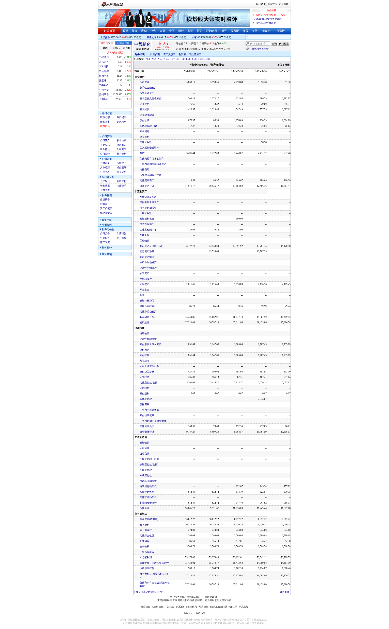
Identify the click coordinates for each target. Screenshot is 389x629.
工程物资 (144, 240)
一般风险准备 (147, 552)
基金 (134, 30)
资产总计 (144, 322)
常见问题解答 (164, 600)
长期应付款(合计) (149, 464)
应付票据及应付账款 (150, 344)
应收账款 (144, 109)
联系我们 (181, 606)
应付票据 (144, 349)
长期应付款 (146, 470)
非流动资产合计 (148, 317)
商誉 (142, 295)
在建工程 (144, 235)
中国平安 (104, 89)
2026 (147, 59)
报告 (200, 30)
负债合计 (144, 508)
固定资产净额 (147, 251)
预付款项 (144, 120)
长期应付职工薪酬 (149, 459)
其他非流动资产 (148, 311)
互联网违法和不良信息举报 (187, 600)
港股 (245, 30)
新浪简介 (145, 606)
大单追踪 (105, 167)
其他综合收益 (147, 535)
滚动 (144, 30)
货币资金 (144, 82)
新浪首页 (272, 4)
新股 (181, 30)
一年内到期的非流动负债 (153, 420)
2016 (208, 59)
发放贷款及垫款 (148, 196)
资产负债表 (106, 208)
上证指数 (105, 37)
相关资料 (121, 153)
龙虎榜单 (121, 121)
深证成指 (151, 37)
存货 (142, 153)
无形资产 (144, 284)
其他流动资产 (147, 180)
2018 (196, 59)
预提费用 (144, 404)
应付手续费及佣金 (149, 366)
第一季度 (121, 238)
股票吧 (235, 30)
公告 (153, 30)
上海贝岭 (104, 99)
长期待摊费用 (147, 300)
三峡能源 (104, 57)
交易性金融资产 (148, 87)
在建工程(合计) (148, 229)
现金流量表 (106, 212)
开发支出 (144, 289)
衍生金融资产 (147, 93)
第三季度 (105, 242)
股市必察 (105, 117)
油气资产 (144, 273)
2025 (154, 59)
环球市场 (212, 30)
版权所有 (200, 613)
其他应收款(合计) (149, 125)
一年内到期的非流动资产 (153, 164)
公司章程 (105, 153)
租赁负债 (144, 453)
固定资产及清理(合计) (151, 246)
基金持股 (105, 149)
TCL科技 (103, 66)
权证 (190, 30)
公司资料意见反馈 (259, 49)
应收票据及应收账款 (150, 98)
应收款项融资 (147, 114)
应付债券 (144, 448)
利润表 (103, 204)
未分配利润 (146, 557)
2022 (172, 59)
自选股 (280, 30)
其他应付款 (146, 399)
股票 (125, 30)
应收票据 (144, 104)
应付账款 (144, 355)
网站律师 (203, 606)
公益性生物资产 (148, 267)
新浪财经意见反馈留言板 (218, 600)
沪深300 (195, 37)
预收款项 (144, 360)
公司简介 (105, 140)
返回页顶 (284, 592)
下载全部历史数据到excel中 (148, 592)
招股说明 (121, 185)
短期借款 (144, 333)
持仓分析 (121, 172)
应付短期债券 (147, 415)
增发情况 (105, 185)
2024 (160, 59)
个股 (172, 30)
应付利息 (144, 388)
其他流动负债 (147, 426)
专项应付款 (146, 475)
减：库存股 (146, 530)
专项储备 (144, 541)
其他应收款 (146, 142)
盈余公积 (144, 546)
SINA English (216, 606)
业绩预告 (105, 199)
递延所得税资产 (148, 306)
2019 (190, 59)
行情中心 (267, 30)
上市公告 (105, 190)
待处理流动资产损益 (150, 175)
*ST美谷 (103, 85)
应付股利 (144, 393)
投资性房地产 (147, 224)
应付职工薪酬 (147, 371)
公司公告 (105, 233)
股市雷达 (105, 126)
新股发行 (121, 181)
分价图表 (105, 172)
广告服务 (169, 606)
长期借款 (144, 442)
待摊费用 (144, 169)
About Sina (157, 606)
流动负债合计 (147, 431)
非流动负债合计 (148, 502)
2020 (184, 59)
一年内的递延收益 (149, 409)
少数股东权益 (147, 568)
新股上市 (105, 121)
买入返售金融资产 (149, 147)
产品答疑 (244, 606)
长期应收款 (146, 213)
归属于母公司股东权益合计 (154, 562)
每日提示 (121, 117)
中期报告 (105, 238)
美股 (255, 30)
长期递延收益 (147, 491)
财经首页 (261, 4)
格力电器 (104, 75)
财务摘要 (155, 54)
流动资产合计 (147, 186)
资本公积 (144, 524)
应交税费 (144, 377)
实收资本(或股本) (149, 519)
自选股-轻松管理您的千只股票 (269, 15)
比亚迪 (102, 80)
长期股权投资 (147, 218)
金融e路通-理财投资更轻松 (267, 19)
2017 (202, 59)
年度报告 (121, 233)
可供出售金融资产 (149, 202)
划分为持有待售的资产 (152, 158)
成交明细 (121, 167)
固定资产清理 (147, 257)
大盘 (162, 30)
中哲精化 (142, 44)
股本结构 (121, 140)
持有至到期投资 (148, 207)
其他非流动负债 (148, 497)
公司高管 (121, 149)
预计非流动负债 (148, 480)
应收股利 (144, 136)
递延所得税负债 (148, 486)
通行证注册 (231, 606)
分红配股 (105, 181)
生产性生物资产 (148, 262)
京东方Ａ (104, 61)
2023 (166, 59)
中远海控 (104, 71)
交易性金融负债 (148, 338)
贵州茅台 (104, 94)
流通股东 (121, 144)
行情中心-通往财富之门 (265, 23)
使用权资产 (146, 278)
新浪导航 (284, 4)
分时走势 (105, 163)
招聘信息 (192, 606)
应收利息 (144, 131)
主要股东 (105, 144)
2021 (178, 59)
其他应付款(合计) (149, 382)
